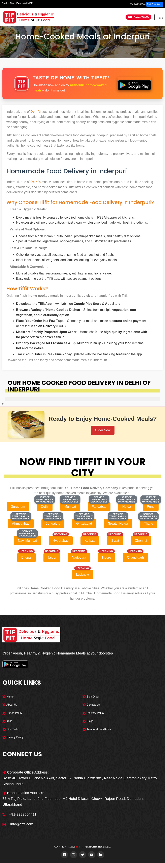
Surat (115, 540)
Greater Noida (118, 523)
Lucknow (82, 574)
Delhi (88, 53)
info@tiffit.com (21, 824)
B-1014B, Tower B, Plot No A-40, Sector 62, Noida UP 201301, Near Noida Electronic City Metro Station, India (79, 781)
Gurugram (18, 506)
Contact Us (93, 704)
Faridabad (99, 506)
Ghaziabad (84, 523)
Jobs (9, 720)
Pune (151, 506)
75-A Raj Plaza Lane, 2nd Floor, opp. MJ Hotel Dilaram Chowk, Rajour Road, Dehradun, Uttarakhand (73, 801)
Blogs (89, 720)
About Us (11, 704)
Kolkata (90, 540)
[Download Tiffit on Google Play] (134, 83)
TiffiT (79, 847)
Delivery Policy (95, 712)
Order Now (102, 430)
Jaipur (51, 557)
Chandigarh (135, 557)
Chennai (141, 540)
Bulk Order (92, 696)
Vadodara (79, 557)
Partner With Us (141, 17)
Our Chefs (12, 729)
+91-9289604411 (137, 4)
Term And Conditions (98, 729)
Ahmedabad (21, 523)
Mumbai (70, 506)
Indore (106, 557)
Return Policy (14, 712)
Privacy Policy (15, 737)
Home (77, 53)
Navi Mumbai (27, 540)
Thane (148, 523)
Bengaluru (52, 523)
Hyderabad (61, 540)
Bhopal (26, 557)
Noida (126, 506)
